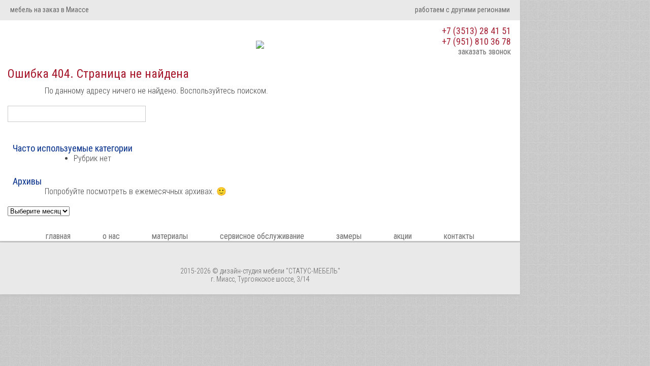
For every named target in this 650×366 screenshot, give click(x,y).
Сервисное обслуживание (262, 236)
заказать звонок (484, 51)
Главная (58, 236)
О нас (111, 236)
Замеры (349, 236)
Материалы (170, 236)
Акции (403, 236)
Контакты (459, 236)
